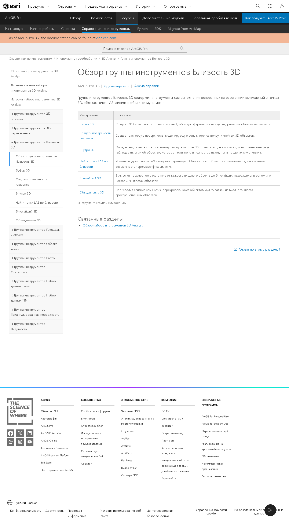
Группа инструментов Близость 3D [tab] (35, 144)
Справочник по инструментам (106, 29)
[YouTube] (29, 442)
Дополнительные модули (163, 18)
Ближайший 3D (26, 211)
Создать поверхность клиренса (31, 182)
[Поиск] (258, 6)
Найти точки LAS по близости (37, 202)
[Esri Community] (10, 442)
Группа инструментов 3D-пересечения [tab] (31, 130)
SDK (157, 29)
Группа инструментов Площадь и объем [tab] (35, 232)
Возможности (101, 18)
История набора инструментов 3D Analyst (36, 102)
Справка (68, 29)
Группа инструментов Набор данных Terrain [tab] (33, 283)
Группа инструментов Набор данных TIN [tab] (33, 298)
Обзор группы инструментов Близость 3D (37, 159)
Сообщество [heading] (91, 400)
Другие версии (115, 86)
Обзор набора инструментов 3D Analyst (34, 73)
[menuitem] (57, 411)
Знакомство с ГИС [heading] (134, 400)
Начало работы (42, 29)
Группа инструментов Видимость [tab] (28, 326)
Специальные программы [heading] (211, 402)
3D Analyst (109, 58)
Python (142, 29)
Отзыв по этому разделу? (259, 249)
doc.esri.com (106, 38)
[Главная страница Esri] (12, 6)
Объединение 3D (28, 220)
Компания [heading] (168, 400)
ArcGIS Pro (13, 18)
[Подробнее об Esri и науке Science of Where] (20, 412)
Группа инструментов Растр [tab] (34, 258)
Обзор (75, 18)
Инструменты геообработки (76, 58)
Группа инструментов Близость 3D (145, 58)
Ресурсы (127, 18)
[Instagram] (20, 442)
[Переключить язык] (269, 6)
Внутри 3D (23, 193)
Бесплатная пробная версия (215, 18)
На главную (14, 29)
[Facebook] (10, 433)
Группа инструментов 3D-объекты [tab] (31, 116)
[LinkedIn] (29, 433)
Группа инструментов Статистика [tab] (28, 269)
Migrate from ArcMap (184, 29)
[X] (20, 433)
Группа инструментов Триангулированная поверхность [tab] (35, 312)
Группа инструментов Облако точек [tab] (34, 246)
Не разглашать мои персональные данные (258, 511)
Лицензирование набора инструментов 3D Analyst (29, 88)
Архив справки (146, 86)
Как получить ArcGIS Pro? (265, 18)
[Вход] (282, 6)
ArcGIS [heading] (45, 400)
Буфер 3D (23, 170)
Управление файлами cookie (211, 511)
